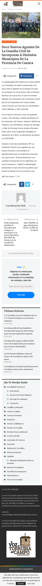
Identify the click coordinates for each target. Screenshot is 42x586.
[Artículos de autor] (21, 197)
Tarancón (14, 403)
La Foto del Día (13, 436)
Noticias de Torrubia (9, 41)
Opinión (10, 456)
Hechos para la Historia (17, 432)
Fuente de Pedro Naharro (21, 395)
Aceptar (21, 583)
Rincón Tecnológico (15, 467)
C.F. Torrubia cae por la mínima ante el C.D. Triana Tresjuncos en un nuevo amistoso (20, 318)
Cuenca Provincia (14, 415)
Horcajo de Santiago (18, 399)
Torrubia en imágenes (16, 471)
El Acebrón (14, 391)
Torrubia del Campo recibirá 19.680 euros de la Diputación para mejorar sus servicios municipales (19, 344)
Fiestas (33, 501)
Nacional (10, 444)
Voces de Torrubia (15, 480)
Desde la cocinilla (14, 428)
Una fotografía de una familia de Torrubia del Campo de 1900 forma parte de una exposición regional (19, 331)
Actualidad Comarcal (16, 387)
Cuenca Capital (13, 411)
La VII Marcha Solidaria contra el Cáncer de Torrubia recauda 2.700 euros (18, 356)
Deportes (11, 420)
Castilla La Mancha (15, 407)
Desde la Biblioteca (15, 424)
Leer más (31, 583)
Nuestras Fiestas (14, 452)
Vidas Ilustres (13, 475)
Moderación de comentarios (21, 569)
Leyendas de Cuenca (16, 440)
